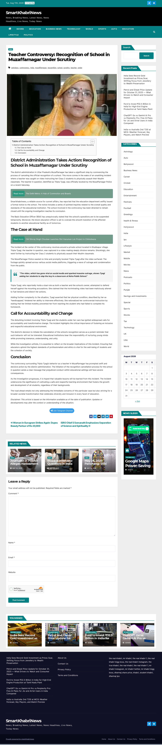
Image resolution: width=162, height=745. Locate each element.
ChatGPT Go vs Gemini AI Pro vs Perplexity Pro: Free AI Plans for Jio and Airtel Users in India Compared (29, 691)
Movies (20, 29)
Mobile (127, 258)
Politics (28, 35)
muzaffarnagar (41, 68)
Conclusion (22, 153)
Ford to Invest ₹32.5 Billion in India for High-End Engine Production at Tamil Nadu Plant (138, 106)
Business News (54, 29)
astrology (15, 68)
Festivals (128, 202)
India (10, 49)
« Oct (137, 401)
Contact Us (63, 663)
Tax (125, 321)
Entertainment (130, 195)
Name (11, 542)
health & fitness (131, 220)
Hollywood (129, 227)
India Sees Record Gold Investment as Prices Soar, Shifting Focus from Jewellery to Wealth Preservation (30, 660)
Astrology (128, 151)
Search (126, 47)
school (59, 68)
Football (127, 208)
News (126, 271)
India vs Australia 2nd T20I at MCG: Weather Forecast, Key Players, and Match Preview (137, 132)
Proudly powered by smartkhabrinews (20, 739)
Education (35, 29)
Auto (114, 29)
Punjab (127, 290)
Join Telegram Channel (63, 411)
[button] (154, 32)
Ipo (125, 239)
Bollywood (128, 164)
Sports (102, 29)
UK (125, 334)
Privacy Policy (64, 669)
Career (127, 176)
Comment (13, 493)
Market (127, 252)
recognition (52, 68)
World (89, 29)
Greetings (128, 214)
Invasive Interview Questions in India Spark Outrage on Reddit (59, 465)
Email (11, 557)
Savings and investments (135, 296)
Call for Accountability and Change (31, 150)
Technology (73, 29)
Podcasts (128, 277)
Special (127, 302)
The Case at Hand (24, 148)
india (32, 68)
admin (130, 470)
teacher (74, 68)
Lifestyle (14, 35)
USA (126, 340)
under (80, 68)
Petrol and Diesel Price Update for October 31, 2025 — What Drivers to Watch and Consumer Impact (28, 671)
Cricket (127, 183)
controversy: (24, 68)
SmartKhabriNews (23, 12)
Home (104, 739)
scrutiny (66, 68)
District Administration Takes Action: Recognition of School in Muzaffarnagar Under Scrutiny (54, 145)
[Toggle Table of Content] (91, 142)
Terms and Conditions (68, 675)
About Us (62, 658)
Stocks (127, 315)
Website (11, 572)
